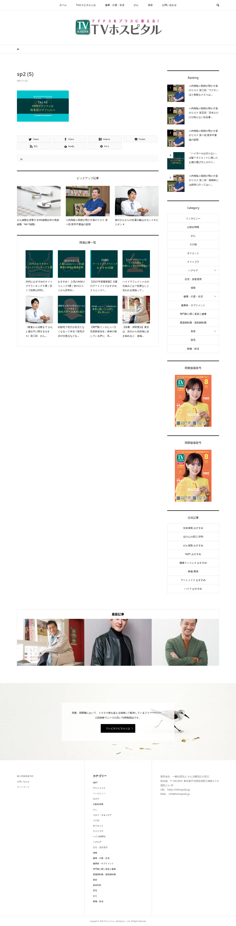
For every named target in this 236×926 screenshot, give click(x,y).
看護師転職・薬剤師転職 (193, 322)
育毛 (95, 890)
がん (136, 5)
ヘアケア (193, 270)
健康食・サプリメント (193, 305)
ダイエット (193, 253)
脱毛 (193, 339)
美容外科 (97, 885)
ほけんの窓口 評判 (193, 536)
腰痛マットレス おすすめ (193, 562)
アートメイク (99, 788)
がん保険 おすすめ (193, 545)
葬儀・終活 (193, 348)
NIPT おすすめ (193, 554)
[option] (50, 642)
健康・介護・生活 (114, 5)
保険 (193, 287)
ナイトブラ (193, 261)
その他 (193, 244)
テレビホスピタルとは (118, 728)
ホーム (63, 5)
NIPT (95, 782)
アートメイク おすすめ (193, 580)
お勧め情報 (193, 227)
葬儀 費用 (193, 571)
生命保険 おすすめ (193, 528)
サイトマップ (23, 786)
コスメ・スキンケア (102, 815)
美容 (150, 5)
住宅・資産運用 (193, 279)
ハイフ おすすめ (193, 588)
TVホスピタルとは (86, 5)
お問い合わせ (169, 5)
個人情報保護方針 (25, 776)
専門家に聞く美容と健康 (193, 313)
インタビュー (193, 218)
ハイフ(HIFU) (99, 836)
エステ (96, 798)
